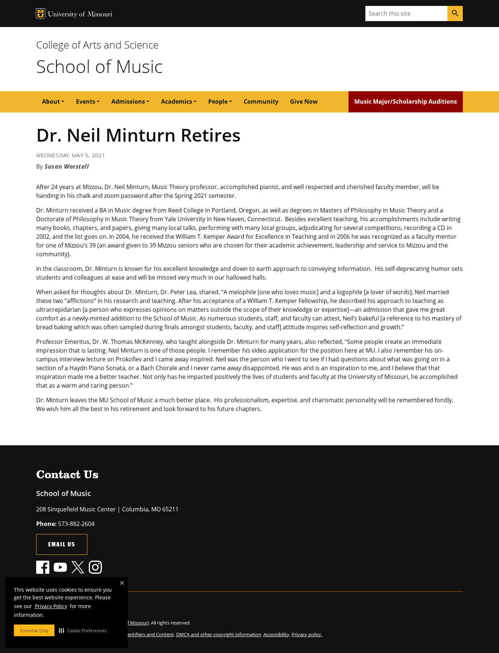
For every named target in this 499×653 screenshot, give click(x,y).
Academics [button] (176, 101)
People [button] (218, 101)
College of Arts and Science (97, 44)
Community (261, 101)
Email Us (61, 544)
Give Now (304, 101)
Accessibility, (276, 634)
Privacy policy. (307, 634)
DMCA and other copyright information (218, 634)
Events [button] (85, 101)
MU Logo (40, 13)
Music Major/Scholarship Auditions (405, 101)
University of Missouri (80, 15)
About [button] (51, 101)
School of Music (99, 66)
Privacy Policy (51, 606)
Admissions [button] (128, 101)
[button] (82, 630)
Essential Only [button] (34, 630)
